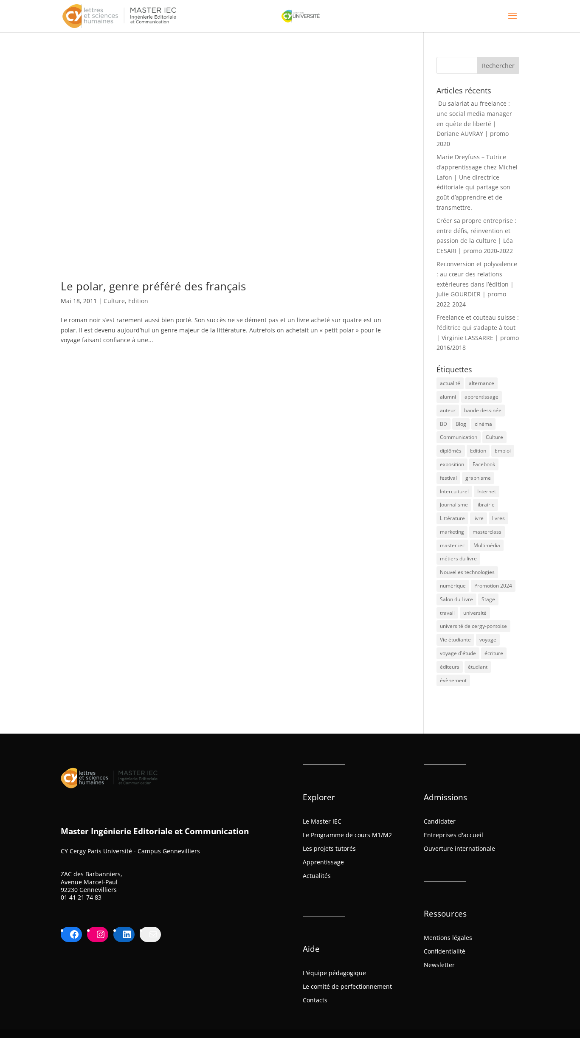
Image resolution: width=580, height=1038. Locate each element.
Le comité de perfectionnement (347, 986)
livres (498, 518)
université (475, 612)
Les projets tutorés (329, 848)
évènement (453, 680)
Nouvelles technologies (467, 572)
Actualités (317, 876)
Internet (486, 491)
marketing (452, 531)
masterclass (487, 531)
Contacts (315, 1000)
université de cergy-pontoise (473, 626)
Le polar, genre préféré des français (153, 286)
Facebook (484, 464)
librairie (485, 504)
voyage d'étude (458, 653)
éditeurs (449, 666)
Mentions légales (448, 938)
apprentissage (481, 396)
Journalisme (454, 504)
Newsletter (439, 965)
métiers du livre (458, 558)
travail (447, 612)
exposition (452, 464)
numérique (453, 585)
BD (443, 424)
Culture (114, 301)
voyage (487, 639)
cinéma (483, 424)
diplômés (451, 450)
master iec (452, 545)
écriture (493, 653)
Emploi (503, 450)
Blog (461, 424)
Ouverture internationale (459, 848)
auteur (448, 410)
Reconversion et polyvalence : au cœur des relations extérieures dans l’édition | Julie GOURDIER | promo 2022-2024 (476, 284)
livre (478, 518)
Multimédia (486, 545)
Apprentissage (323, 862)
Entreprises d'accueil (453, 835)
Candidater (440, 821)
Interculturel (454, 491)
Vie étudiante (455, 639)
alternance (481, 383)
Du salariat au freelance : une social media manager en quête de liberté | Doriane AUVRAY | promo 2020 (474, 123)
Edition (138, 301)
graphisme (478, 477)
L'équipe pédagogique (334, 973)
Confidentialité (444, 951)
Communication (458, 437)
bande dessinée (482, 410)
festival (448, 477)
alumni (448, 396)
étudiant (477, 666)
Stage (488, 599)
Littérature (452, 518)
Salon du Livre (456, 599)
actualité (450, 383)
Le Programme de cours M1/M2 (347, 835)
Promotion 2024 (493, 585)
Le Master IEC (322, 821)
